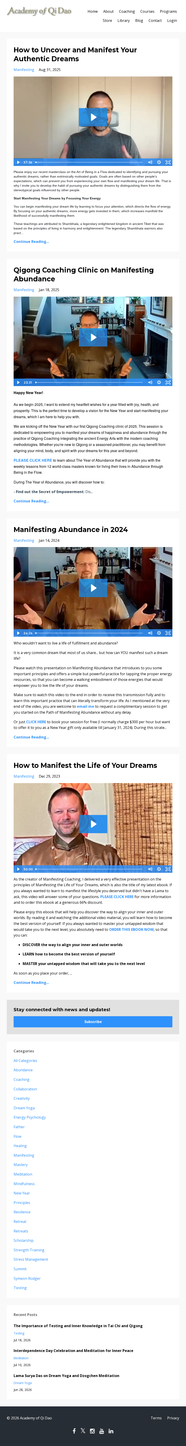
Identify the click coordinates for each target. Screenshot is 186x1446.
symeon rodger (27, 1278)
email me (85, 706)
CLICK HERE (36, 721)
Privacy (173, 1418)
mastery (21, 1164)
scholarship (24, 1240)
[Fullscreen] (168, 162)
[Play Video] (17, 162)
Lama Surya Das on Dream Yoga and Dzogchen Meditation (66, 1375)
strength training (29, 1250)
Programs (168, 11)
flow (17, 1136)
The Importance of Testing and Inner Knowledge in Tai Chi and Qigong (78, 1325)
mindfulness (24, 1183)
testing (20, 1287)
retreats (21, 1231)
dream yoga (24, 1107)
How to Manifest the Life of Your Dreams (85, 765)
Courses (147, 11)
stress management (31, 1259)
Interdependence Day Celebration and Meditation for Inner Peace (73, 1350)
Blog (139, 20)
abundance (23, 1069)
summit (20, 1268)
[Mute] (149, 162)
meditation (23, 1174)
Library (123, 20)
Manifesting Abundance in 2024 (71, 529)
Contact (155, 20)
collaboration (25, 1089)
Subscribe (93, 1021)
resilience (22, 1211)
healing (20, 1145)
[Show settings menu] (159, 162)
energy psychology (30, 1117)
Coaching (127, 11)
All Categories (25, 1060)
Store (107, 20)
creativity (22, 1098)
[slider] (89, 162)
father (19, 1126)
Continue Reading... (31, 241)
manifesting (24, 69)
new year (22, 1193)
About (108, 11)
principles (22, 1202)
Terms (156, 1418)
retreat (20, 1221)
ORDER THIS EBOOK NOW (131, 929)
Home (93, 11)
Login (172, 20)
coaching (21, 1079)
